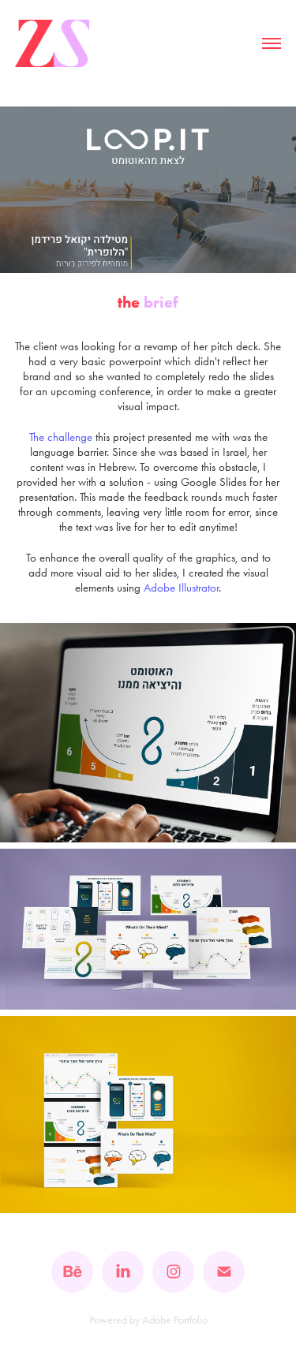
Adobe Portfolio (175, 1320)
